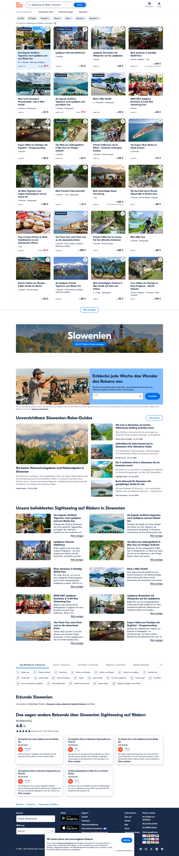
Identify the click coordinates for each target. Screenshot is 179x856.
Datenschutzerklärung (90, 824)
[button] (33, 48)
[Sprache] (149, 3)
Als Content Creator (149, 823)
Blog (126, 824)
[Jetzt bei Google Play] (70, 818)
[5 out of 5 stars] (39, 745)
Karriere (128, 821)
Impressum (86, 821)
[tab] (32, 665)
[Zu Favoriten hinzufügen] (48, 29)
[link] (33, 48)
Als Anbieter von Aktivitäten (148, 818)
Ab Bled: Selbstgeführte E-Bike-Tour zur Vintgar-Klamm (88, 772)
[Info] (55, 23)
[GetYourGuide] (19, 5)
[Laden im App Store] (70, 828)
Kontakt (85, 817)
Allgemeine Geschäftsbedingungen (95, 832)
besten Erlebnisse (79, 704)
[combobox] (50, 5)
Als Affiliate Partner (149, 827)
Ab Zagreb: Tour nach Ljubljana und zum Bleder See (38, 740)
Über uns (128, 817)
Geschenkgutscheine (132, 832)
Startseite (20, 804)
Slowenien (51, 704)
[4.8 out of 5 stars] (23, 731)
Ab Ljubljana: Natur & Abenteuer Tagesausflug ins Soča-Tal (89, 740)
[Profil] (159, 3)
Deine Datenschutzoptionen (92, 828)
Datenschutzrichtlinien (40, 409)
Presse (127, 828)
